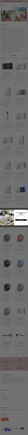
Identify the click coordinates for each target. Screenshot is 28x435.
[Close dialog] (27, 210)
